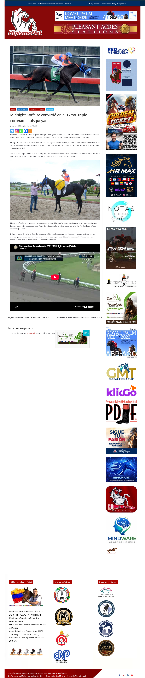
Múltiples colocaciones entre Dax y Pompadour (80, 3)
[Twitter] (12, 131)
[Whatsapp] (21, 131)
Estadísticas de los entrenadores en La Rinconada (78, 317)
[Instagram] (17, 131)
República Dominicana (37, 109)
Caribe (13, 109)
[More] (30, 131)
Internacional (22, 109)
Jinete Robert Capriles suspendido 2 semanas (30, 317)
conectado (31, 333)
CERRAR (86, 333)
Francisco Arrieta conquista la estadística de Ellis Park (23, 3)
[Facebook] (26, 131)
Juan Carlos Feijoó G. (30, 126)
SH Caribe (50, 109)
